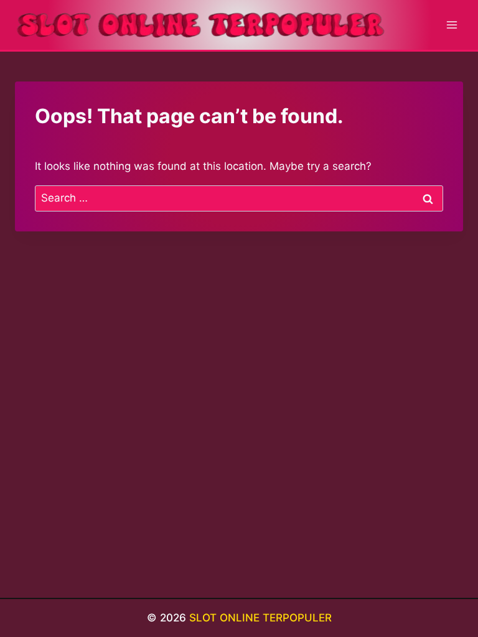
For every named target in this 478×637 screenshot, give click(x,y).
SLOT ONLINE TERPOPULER (260, 617)
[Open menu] (451, 24)
